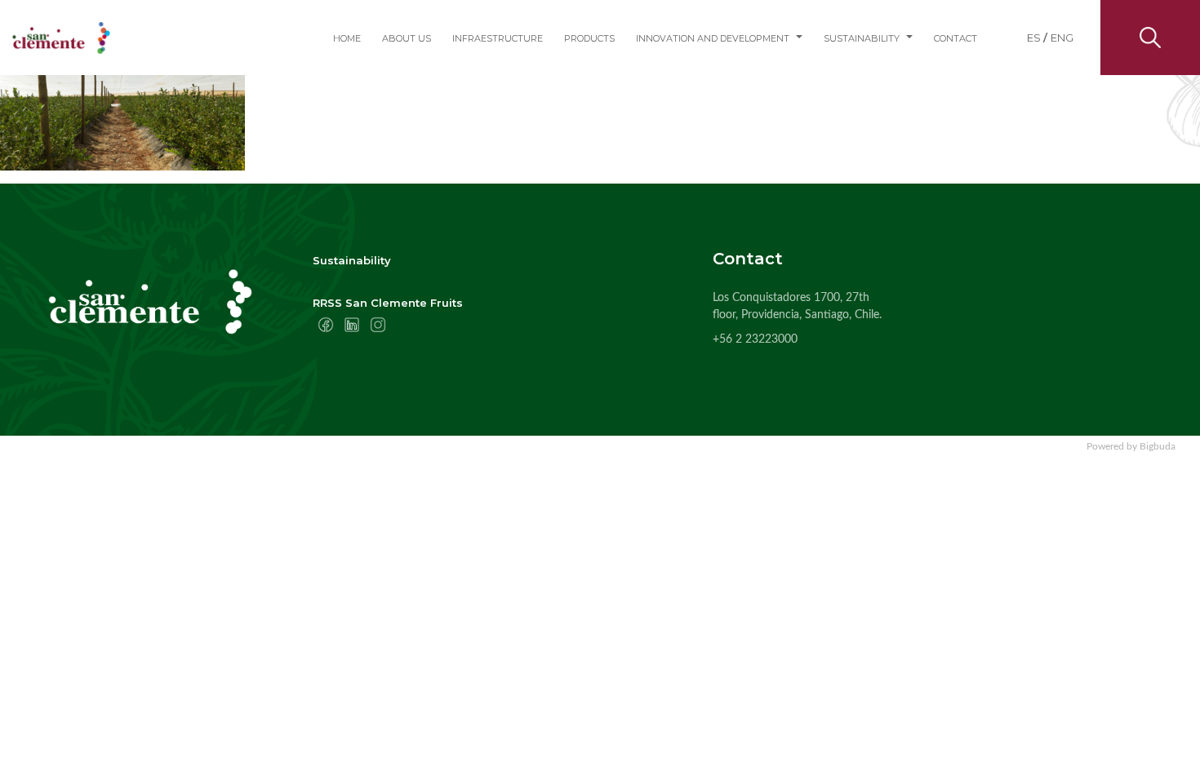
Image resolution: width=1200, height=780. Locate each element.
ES (1034, 37)
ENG (1062, 37)
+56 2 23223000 (755, 339)
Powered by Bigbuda (1131, 446)
